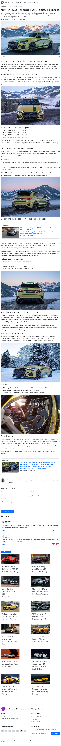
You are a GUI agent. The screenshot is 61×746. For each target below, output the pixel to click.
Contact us (25, 2)
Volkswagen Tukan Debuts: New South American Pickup (10, 616)
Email (32, 492)
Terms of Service (37, 717)
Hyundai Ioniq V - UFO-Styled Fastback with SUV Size (9, 640)
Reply (3, 530)
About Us (35, 719)
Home (7, 2)
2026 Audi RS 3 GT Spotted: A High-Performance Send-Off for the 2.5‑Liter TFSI (39, 228)
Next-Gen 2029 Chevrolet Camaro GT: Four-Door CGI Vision (9, 690)
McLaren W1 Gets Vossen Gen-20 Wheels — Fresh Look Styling (39, 665)
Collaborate (34, 2)
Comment (3, 499)
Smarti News (4, 6)
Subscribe (56, 733)
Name (2, 492)
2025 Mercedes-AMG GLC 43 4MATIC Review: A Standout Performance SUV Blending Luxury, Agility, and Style (37, 463)
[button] (59, 56)
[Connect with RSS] (25, 731)
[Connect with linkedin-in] (13, 731)
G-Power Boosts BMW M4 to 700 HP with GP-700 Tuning (10, 569)
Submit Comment (7, 512)
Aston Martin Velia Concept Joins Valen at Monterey (10, 664)
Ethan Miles (6, 20)
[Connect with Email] (17, 731)
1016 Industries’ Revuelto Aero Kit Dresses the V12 (39, 616)
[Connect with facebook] (2, 731)
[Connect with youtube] (9, 731)
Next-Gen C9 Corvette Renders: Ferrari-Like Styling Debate (40, 690)
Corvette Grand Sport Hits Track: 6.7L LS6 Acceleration (8, 593)
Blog (12, 2)
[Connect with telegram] (6, 731)
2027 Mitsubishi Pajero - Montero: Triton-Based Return (40, 639)
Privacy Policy (36, 721)
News (21, 6)
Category (18, 2)
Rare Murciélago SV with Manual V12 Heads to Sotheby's (40, 569)
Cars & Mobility (14, 6)
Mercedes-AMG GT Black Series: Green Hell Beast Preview (40, 591)
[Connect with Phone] (21, 731)
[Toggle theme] (30, 740)
